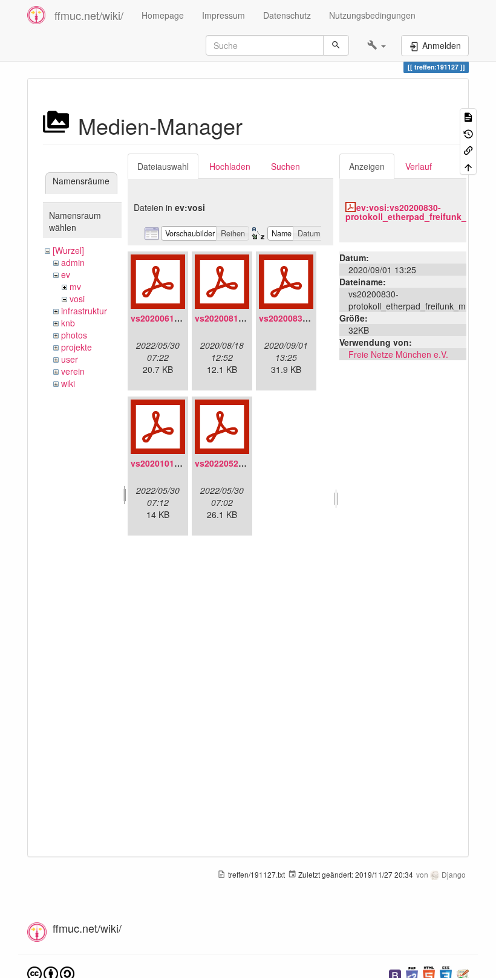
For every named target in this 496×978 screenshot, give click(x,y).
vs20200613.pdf (163, 318)
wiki (68, 383)
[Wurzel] (68, 250)
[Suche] (336, 45)
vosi (77, 299)
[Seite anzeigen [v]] (468, 116)
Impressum (223, 15)
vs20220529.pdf (227, 463)
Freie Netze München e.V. (398, 354)
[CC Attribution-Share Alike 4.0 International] (50, 973)
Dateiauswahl (163, 166)
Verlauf (418, 166)
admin (73, 262)
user (69, 359)
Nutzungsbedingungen (372, 15)
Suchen (285, 166)
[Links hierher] (468, 149)
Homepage (163, 15)
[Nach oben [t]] (468, 165)
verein (73, 371)
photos (74, 335)
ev (65, 274)
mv (75, 286)
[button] (376, 45)
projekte (76, 347)
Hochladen (229, 166)
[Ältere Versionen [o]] (468, 132)
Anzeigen (367, 166)
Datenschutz (287, 15)
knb (68, 323)
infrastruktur (84, 311)
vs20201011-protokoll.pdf (183, 463)
